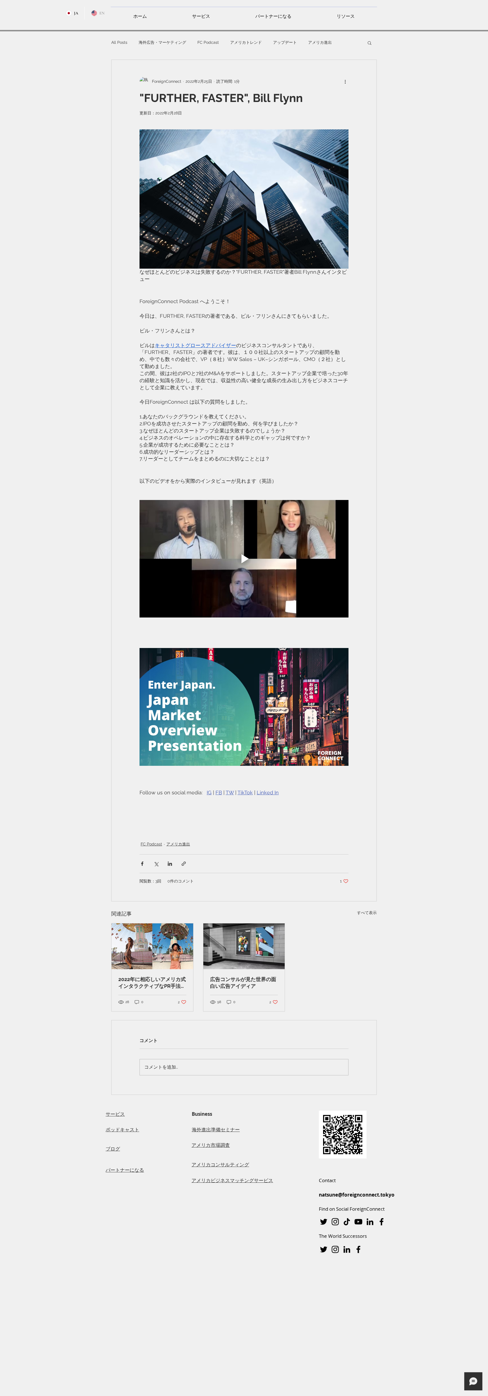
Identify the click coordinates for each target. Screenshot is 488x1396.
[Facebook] (381, 1222)
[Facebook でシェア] (142, 863)
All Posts (119, 42)
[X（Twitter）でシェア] (156, 863)
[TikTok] (347, 1222)
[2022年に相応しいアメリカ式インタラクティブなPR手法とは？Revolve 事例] (152, 946)
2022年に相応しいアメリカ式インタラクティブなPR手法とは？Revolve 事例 (152, 983)
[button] (201, 14)
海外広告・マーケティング (162, 42)
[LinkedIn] (370, 1222)
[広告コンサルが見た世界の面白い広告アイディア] (244, 946)
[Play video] (244, 558)
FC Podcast (208, 42)
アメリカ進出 (320, 42)
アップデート (285, 42)
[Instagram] (335, 1222)
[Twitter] (323, 1222)
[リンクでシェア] (183, 863)
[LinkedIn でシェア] (170, 863)
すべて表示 (367, 912)
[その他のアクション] (345, 81)
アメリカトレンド (246, 42)
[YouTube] (358, 1222)
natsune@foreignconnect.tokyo (357, 1194)
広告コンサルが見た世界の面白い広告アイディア (243, 982)
